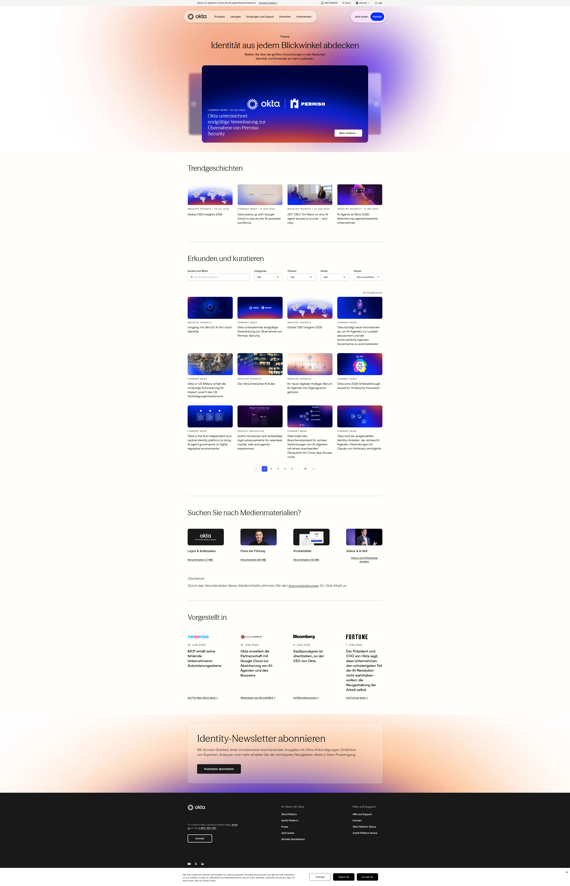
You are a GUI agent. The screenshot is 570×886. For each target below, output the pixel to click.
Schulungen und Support (260, 16)
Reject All (344, 877)
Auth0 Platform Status (365, 833)
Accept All (367, 877)
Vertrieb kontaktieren (293, 839)
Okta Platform (289, 814)
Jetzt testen (361, 16)
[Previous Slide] (194, 104)
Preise (284, 826)
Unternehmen (303, 16)
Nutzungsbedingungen (303, 585)
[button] (268, 275)
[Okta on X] (195, 864)
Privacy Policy (209, 880)
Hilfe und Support (362, 814)
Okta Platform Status (364, 826)
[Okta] (197, 17)
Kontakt (377, 16)
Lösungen (235, 16)
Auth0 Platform (289, 820)
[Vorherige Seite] (256, 469)
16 (305, 469)
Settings (320, 877)
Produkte (219, 16)
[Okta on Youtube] (189, 864)
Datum (357, 271)
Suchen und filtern (198, 271)
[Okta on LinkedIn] (202, 864)
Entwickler (285, 16)
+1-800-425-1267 (207, 828)
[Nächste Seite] (313, 469)
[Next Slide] (376, 104)
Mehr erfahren (347, 133)
